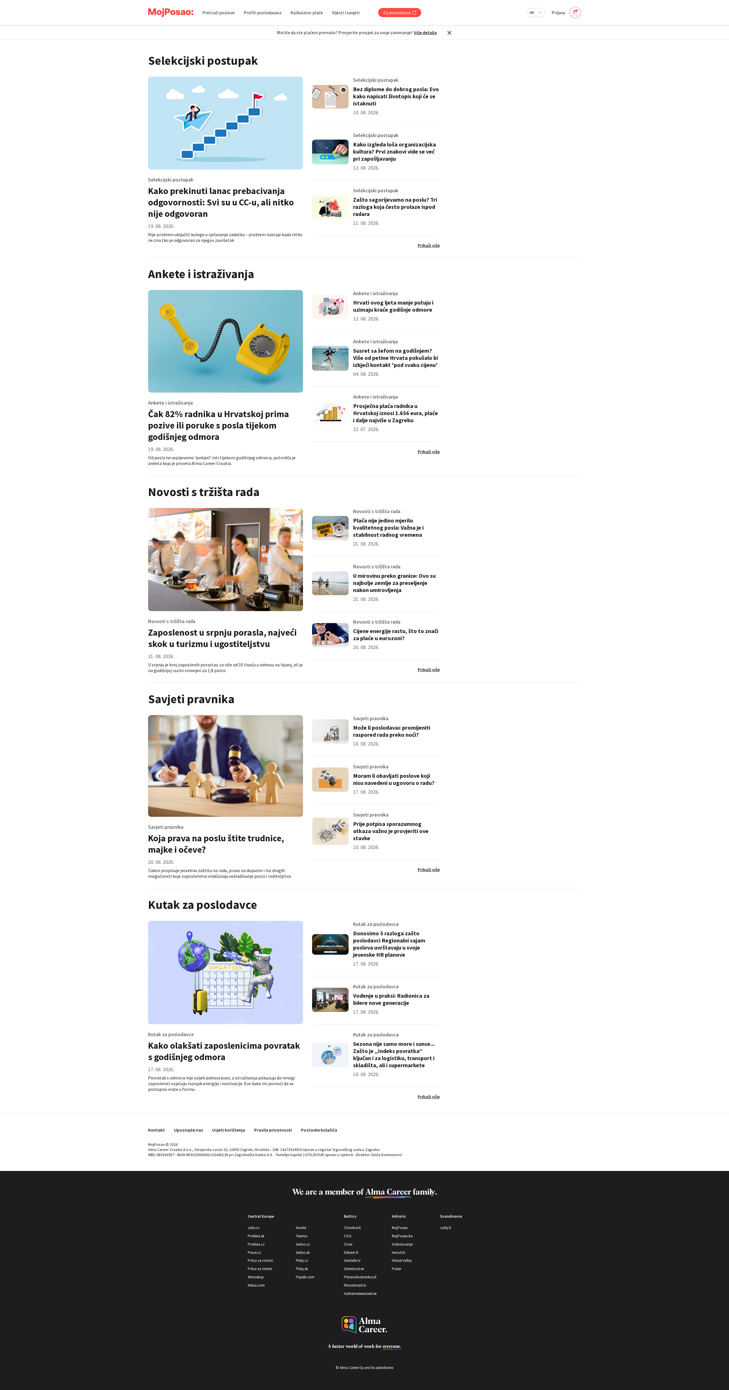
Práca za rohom (260, 1260)
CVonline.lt (352, 1227)
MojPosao (400, 1227)
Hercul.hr (399, 1252)
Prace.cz (254, 1252)
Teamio (302, 1236)
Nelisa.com (256, 1285)
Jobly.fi (445, 1227)
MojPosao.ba (402, 1236)
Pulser (396, 1268)
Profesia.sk (256, 1236)
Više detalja (425, 32)
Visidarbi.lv (352, 1260)
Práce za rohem (260, 1268)
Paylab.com (305, 1277)
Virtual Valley (402, 1260)
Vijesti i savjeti (346, 12)
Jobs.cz (253, 1227)
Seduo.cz (303, 1244)
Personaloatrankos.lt (360, 1277)
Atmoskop (256, 1277)
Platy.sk (302, 1268)
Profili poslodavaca (262, 12)
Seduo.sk (303, 1252)
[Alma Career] (364, 1325)
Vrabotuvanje (402, 1244)
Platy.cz (302, 1260)
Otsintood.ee (354, 1268)
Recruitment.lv (355, 1285)
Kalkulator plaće (306, 12)
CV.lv (347, 1236)
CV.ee (348, 1244)
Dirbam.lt (351, 1252)
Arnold (301, 1227)
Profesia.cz (256, 1244)
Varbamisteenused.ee (360, 1293)
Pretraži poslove (218, 12)
